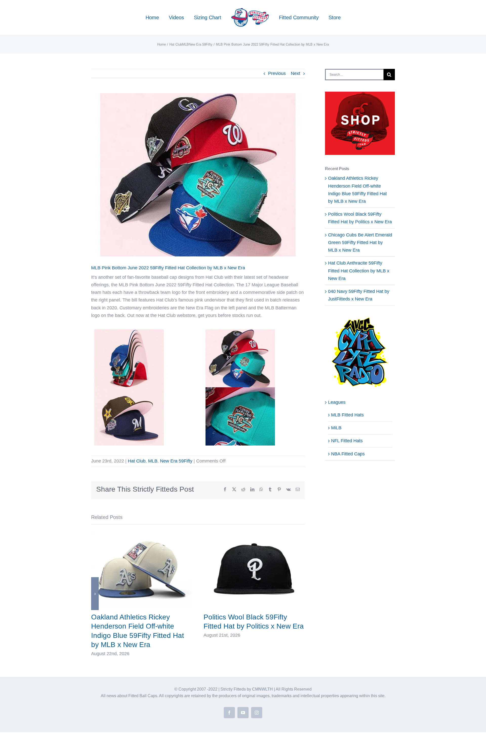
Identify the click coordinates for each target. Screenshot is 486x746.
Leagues (337, 402)
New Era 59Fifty (176, 460)
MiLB (336, 427)
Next (295, 73)
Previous (277, 73)
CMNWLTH (262, 689)
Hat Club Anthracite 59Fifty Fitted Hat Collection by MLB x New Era (358, 270)
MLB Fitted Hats (347, 414)
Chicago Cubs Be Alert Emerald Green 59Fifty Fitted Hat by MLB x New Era (360, 242)
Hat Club (137, 460)
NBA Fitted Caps (348, 453)
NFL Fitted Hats (347, 440)
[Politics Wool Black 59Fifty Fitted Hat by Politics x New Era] (254, 532)
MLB (152, 460)
